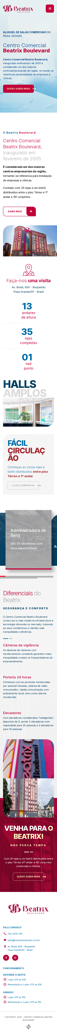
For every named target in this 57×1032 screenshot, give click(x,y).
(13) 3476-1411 (15, 933)
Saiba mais (15, 211)
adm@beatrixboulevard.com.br (24, 940)
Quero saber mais (18, 88)
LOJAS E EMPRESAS (23, 485)
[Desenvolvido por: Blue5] (28, 1026)
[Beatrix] (18, 8)
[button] (2, 576)
